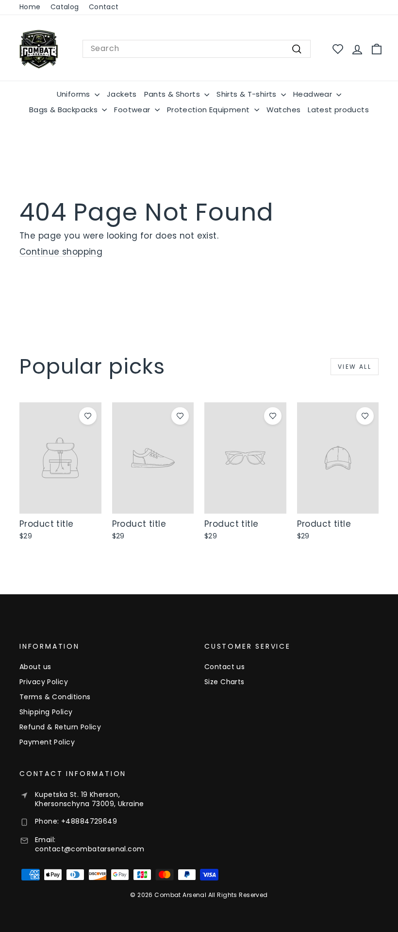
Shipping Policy (45, 712)
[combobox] (197, 48)
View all (354, 366)
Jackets (122, 94)
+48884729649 (89, 821)
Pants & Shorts (173, 94)
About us (35, 667)
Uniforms (74, 94)
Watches (283, 109)
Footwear (133, 109)
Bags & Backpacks (64, 109)
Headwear (313, 94)
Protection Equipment (209, 109)
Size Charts (224, 682)
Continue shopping (60, 252)
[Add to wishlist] (88, 416)
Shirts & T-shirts (247, 94)
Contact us (224, 667)
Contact (104, 7)
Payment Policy (47, 742)
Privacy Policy (43, 682)
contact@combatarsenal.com (90, 849)
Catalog (64, 7)
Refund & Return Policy (60, 727)
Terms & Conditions (55, 697)
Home (30, 7)
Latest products (338, 109)
